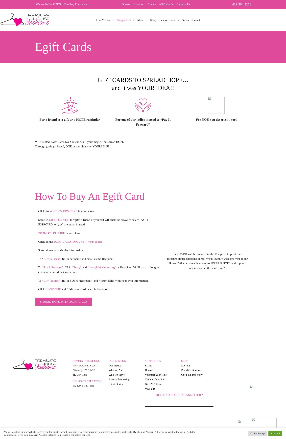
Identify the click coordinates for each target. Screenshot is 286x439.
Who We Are (115, 370)
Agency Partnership (119, 379)
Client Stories (116, 384)
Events (152, 4)
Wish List (150, 388)
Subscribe (179, 416)
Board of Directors (191, 370)
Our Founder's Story (192, 374)
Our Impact (115, 365)
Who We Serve (117, 374)
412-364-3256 (241, 4)
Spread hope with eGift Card (63, 301)
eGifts (148, 365)
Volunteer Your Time (156, 374)
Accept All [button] (275, 433)
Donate (126, 4)
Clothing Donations (155, 379)
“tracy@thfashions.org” (102, 267)
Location (139, 4)
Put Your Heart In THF (221, 18)
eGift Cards (166, 4)
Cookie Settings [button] (257, 433)
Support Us (183, 4)
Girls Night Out (153, 384)
